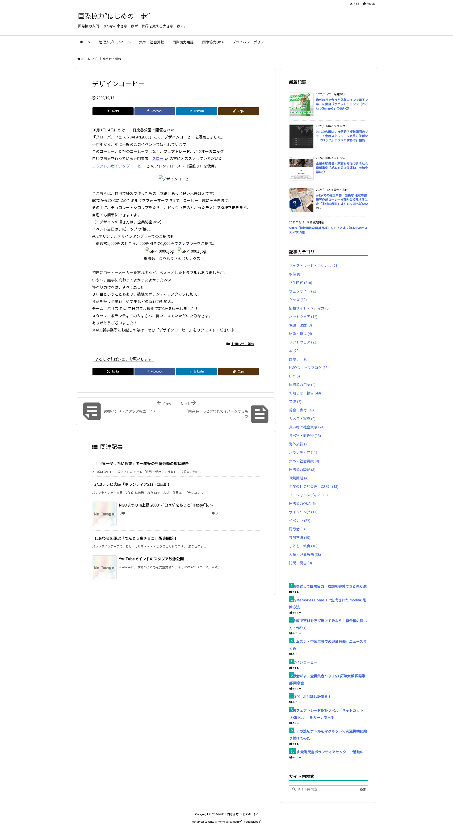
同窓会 (297, 528)
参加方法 (299, 537)
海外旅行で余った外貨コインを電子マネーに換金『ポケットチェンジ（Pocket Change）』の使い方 (342, 103)
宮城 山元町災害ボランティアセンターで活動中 (326, 751)
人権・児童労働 (305, 554)
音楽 (295, 401)
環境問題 (298, 477)
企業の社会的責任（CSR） (313, 486)
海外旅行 (298, 443)
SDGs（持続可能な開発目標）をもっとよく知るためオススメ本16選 (328, 230)
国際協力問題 (302, 469)
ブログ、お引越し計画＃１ (310, 696)
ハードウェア (303, 316)
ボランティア (303, 452)
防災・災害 (300, 562)
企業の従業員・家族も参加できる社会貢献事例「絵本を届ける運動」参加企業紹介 (342, 167)
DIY (294, 375)
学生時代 (300, 282)
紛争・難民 (300, 333)
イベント (299, 520)
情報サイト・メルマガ (309, 308)
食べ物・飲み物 (305, 435)
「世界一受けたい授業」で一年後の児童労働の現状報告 (141, 463)
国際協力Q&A (302, 503)
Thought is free (251, 821)
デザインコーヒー (303, 662)
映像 (295, 274)
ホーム (85, 58)
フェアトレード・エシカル (314, 265)
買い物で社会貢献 (306, 426)
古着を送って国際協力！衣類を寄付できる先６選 (328, 586)
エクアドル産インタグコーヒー (118, 166)
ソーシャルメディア (308, 494)
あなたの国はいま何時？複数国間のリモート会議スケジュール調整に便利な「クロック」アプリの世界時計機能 (342, 135)
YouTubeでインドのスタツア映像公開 (151, 558)
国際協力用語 (302, 384)
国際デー (298, 358)
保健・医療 (300, 324)
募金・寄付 (301, 409)
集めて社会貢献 (304, 460)
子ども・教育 (303, 545)
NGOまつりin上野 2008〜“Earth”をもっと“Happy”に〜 (166, 505)
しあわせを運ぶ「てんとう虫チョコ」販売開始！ (135, 538)
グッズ (298, 299)
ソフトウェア (303, 341)
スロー (158, 158)
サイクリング (303, 511)
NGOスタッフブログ (310, 367)
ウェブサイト (303, 291)
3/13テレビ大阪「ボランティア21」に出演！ (132, 484)
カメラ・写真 (302, 418)
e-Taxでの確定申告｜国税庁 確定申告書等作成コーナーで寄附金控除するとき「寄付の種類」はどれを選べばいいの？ (342, 201)
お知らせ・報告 (110, 58)
